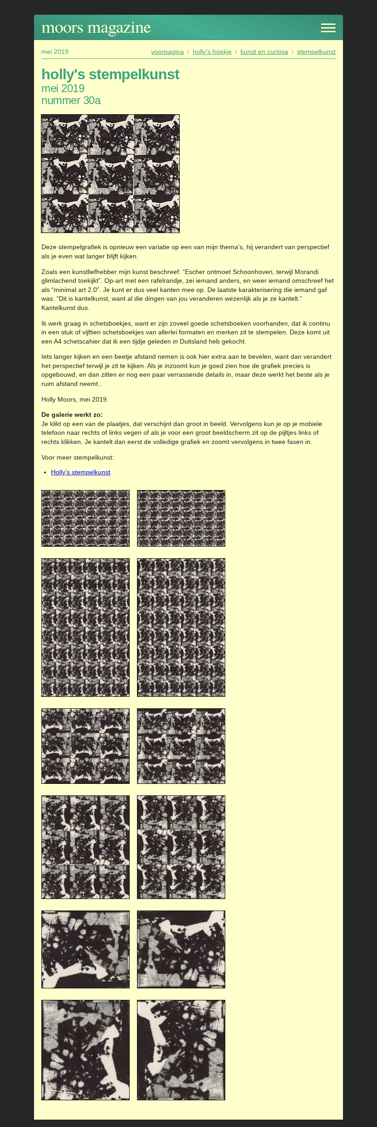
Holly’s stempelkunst (80, 472)
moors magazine (96, 26)
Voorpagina (167, 51)
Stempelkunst (316, 51)
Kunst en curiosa (264, 51)
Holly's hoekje (212, 51)
